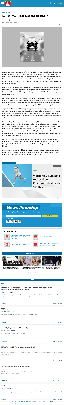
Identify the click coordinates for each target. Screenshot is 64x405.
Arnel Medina (4, 292)
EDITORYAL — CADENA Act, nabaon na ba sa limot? (18, 347)
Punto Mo (6, 12)
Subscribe (59, 3)
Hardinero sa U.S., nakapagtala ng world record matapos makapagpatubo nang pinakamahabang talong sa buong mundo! (27, 288)
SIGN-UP (49, 216)
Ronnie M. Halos (5, 311)
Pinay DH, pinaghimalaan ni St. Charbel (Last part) (17, 328)
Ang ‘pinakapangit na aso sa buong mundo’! (15, 366)
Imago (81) (4, 309)
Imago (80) (4, 385)
